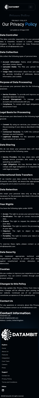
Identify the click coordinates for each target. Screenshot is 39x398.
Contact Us (6, 376)
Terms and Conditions (9, 382)
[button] (30, 7)
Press (4, 368)
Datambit (8, 396)
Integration (6, 358)
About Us (5, 351)
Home (4, 348)
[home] (12, 7)
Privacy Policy (7, 379)
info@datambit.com (11, 318)
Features (5, 355)
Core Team (5, 361)
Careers (4, 364)
